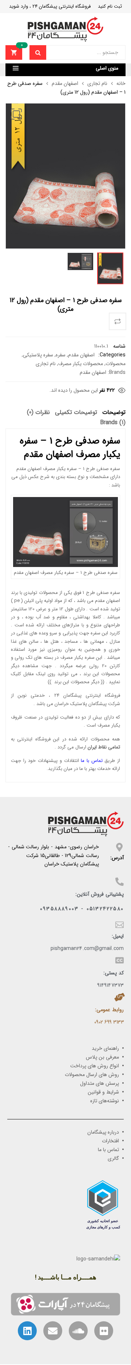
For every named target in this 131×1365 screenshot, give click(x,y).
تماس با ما (91, 760)
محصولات (116, 364)
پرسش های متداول (99, 1083)
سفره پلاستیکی (38, 355)
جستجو (37, 52)
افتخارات (110, 1141)
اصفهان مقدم (65, 83)
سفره (61, 355)
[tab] (114, 413)
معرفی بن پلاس (102, 1057)
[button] (16, 114)
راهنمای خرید (105, 1048)
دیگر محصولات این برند (76, 682)
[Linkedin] (27, 1330)
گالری (113, 1158)
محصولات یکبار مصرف (80, 364)
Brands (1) (113, 423)
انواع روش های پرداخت (94, 1066)
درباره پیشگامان (103, 1132)
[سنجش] (118, 321)
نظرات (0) (38, 412)
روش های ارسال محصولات (92, 1075)
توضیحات (114, 412)
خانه (121, 83)
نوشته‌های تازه (104, 1101)
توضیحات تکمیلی (76, 412)
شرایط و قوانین (103, 1092)
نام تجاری (97, 83)
